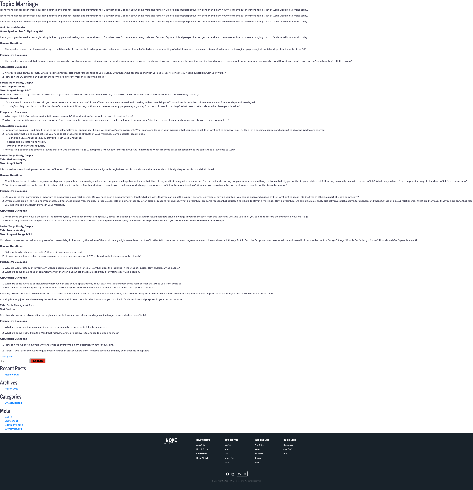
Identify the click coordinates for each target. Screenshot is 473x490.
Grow (257, 449)
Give (290, 6)
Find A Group (202, 449)
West (227, 463)
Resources (263, 6)
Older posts (6, 356)
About (235, 6)
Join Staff (287, 449)
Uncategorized (13, 402)
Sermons (279, 6)
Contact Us (201, 454)
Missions (249, 6)
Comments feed (14, 424)
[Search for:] (15, 361)
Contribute (260, 445)
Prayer (258, 458)
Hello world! (12, 374)
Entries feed (11, 420)
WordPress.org (13, 428)
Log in (8, 416)
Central (228, 445)
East (226, 454)
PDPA (286, 454)
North (227, 449)
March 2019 (11, 388)
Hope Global (202, 458)
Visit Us (224, 6)
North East (229, 458)
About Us (200, 445)
